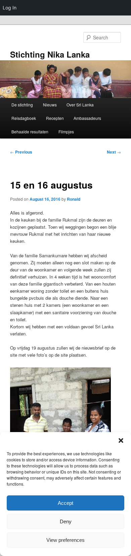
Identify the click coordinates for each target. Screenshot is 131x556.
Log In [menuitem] (9, 7)
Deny (66, 521)
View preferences (65, 540)
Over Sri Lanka (80, 104)
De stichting (22, 104)
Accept (65, 503)
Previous (21, 152)
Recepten (55, 118)
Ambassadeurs (87, 118)
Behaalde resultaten (29, 131)
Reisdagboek (23, 118)
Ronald (73, 199)
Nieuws (50, 104)
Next (114, 152)
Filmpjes (66, 131)
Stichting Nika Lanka (50, 54)
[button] (121, 440)
